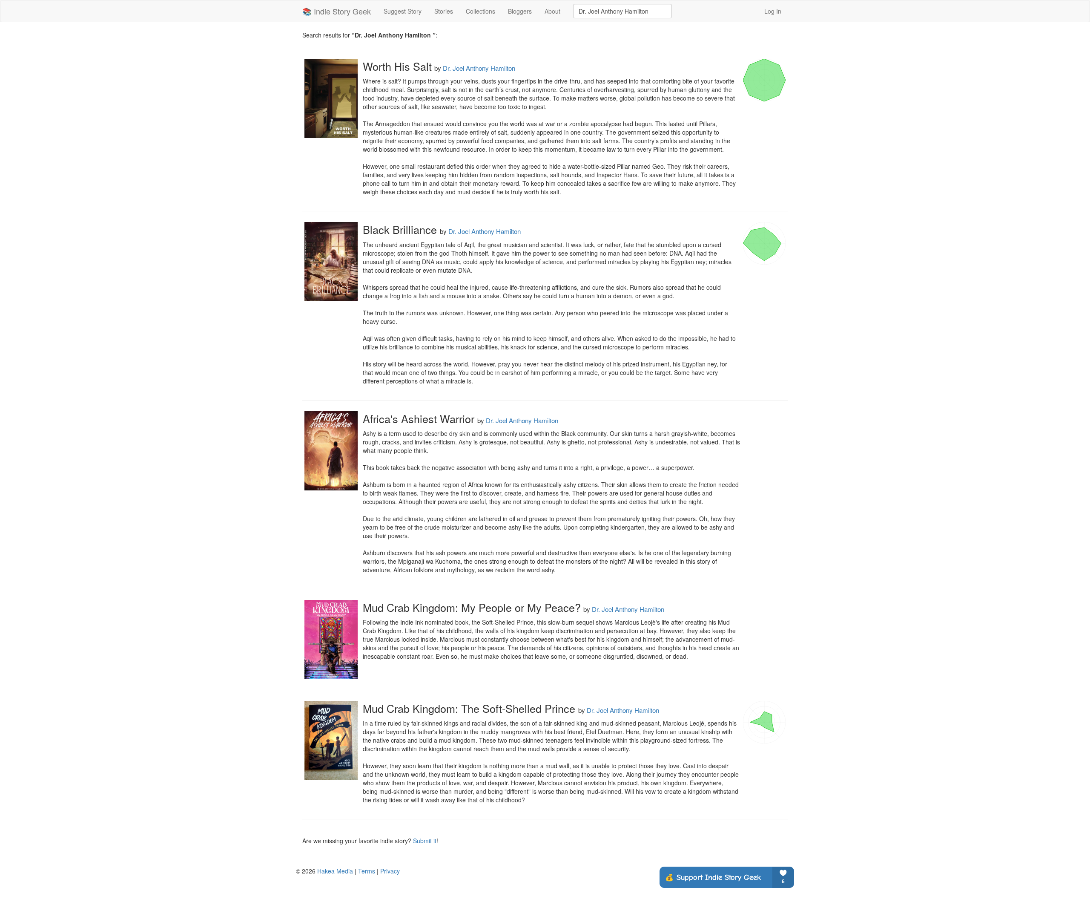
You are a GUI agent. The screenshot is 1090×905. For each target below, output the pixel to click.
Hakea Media (335, 871)
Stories (443, 11)
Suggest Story (403, 11)
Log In (772, 11)
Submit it (424, 840)
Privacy (390, 871)
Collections (480, 11)
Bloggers (520, 11)
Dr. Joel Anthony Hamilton (479, 67)
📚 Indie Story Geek (336, 11)
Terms (366, 871)
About (552, 11)
